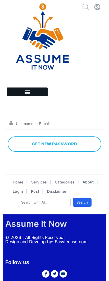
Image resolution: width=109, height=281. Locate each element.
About (88, 182)
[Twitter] (54, 274)
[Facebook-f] (45, 274)
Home (18, 182)
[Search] (86, 7)
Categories (65, 182)
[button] (27, 91)
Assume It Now (36, 224)
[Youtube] (63, 274)
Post (35, 191)
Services (39, 182)
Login (18, 191)
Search (82, 202)
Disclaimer (56, 191)
